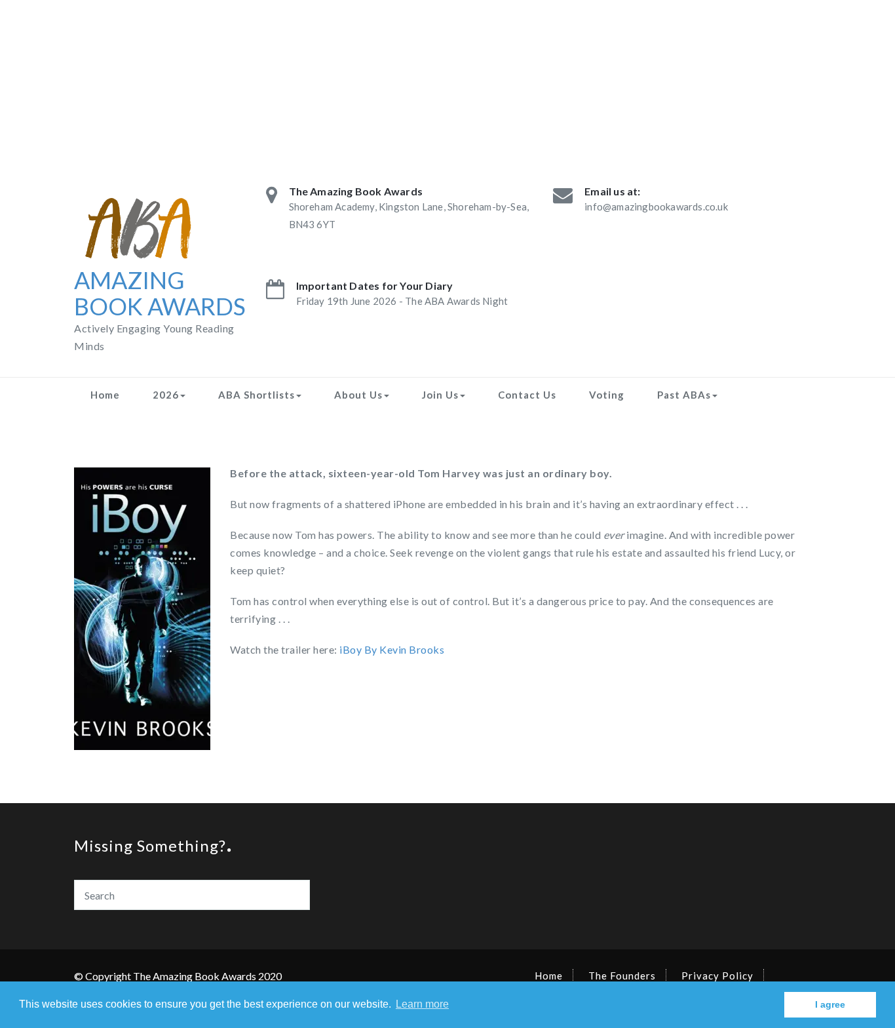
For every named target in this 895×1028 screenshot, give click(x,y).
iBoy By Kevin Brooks (391, 649)
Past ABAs (684, 395)
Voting (606, 395)
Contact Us (527, 395)
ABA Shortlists (256, 395)
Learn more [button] (422, 1004)
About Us (358, 395)
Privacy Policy (717, 975)
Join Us (440, 395)
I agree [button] (830, 1004)
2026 (166, 395)
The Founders (622, 975)
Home (105, 395)
